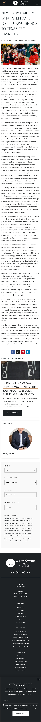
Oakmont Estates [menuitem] (20, 661)
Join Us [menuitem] (20, 613)
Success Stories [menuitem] (20, 616)
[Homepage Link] (20, 3)
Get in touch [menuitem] (20, 622)
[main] (20, 279)
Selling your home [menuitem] (20, 634)
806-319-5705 (20, 587)
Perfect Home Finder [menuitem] (20, 637)
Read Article (12, 413)
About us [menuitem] (20, 607)
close (38, 679)
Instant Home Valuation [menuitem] (20, 643)
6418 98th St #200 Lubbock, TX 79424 (20, 595)
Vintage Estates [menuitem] (20, 670)
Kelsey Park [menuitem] (20, 658)
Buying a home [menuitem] (20, 631)
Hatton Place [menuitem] (20, 664)
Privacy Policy (31, 709)
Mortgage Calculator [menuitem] (20, 646)
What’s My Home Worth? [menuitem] (20, 640)
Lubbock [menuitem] (20, 655)
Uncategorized (18, 40)
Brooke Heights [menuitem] (20, 667)
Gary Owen (7, 40)
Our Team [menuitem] (20, 610)
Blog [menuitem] (20, 619)
